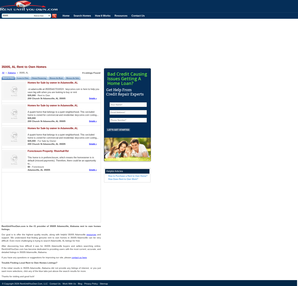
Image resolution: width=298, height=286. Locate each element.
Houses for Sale (72, 78)
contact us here (79, 257)
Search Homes (82, 15)
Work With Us (69, 283)
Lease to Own (22, 78)
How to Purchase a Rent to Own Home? (127, 176)
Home (66, 15)
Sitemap (104, 283)
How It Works (103, 15)
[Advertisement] (76, 42)
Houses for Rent (56, 78)
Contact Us (138, 15)
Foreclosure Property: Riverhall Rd (48, 151)
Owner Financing (39, 78)
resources (91, 234)
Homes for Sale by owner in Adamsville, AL (53, 82)
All (3, 73)
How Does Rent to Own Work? (123, 179)
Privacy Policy (91, 283)
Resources (121, 15)
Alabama (12, 73)
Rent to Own (8, 78)
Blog (80, 283)
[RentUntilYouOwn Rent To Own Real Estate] (29, 6)
